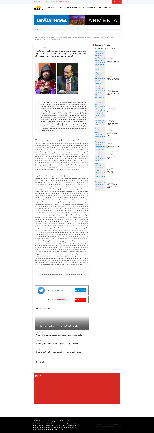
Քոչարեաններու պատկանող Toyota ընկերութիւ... (112, 133)
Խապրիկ (99, 8)
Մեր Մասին (107, 8)
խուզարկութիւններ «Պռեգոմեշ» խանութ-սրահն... (112, 186)
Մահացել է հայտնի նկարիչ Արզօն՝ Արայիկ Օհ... (57, 343)
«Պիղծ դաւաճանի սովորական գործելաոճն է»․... (111, 171)
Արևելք (51, 8)
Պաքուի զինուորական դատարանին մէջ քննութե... (59, 335)
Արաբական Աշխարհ (70, 8)
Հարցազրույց (90, 8)
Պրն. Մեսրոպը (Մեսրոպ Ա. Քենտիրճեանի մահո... (113, 79)
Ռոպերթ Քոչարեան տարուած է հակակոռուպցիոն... (112, 157)
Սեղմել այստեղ (80, 290)
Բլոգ (114, 8)
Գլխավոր (38, 35)
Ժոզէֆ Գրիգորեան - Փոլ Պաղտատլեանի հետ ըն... (113, 110)
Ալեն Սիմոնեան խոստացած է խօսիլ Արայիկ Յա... (58, 352)
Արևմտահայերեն (51, 1)
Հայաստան (59, 8)
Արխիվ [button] (76, 10)
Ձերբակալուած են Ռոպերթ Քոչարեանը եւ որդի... (112, 146)
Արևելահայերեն (64, 1)
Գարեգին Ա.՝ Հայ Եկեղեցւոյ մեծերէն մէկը (112, 123)
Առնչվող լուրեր (43, 308)
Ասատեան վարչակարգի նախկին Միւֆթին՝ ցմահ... (113, 61)
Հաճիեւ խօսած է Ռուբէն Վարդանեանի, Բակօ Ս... (59, 326)
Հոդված (81, 8)
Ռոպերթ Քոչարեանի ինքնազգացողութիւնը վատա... (113, 93)
